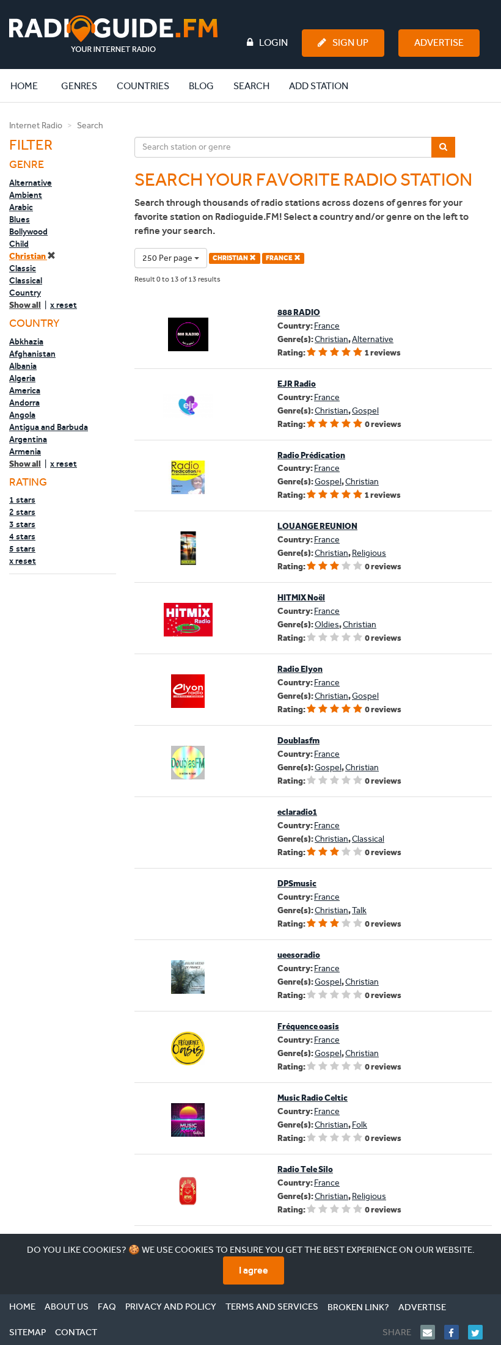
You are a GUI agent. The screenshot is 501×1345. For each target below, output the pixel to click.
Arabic (21, 207)
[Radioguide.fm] (113, 34)
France (327, 326)
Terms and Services (271, 1306)
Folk (359, 1125)
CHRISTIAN (231, 258)
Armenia (25, 451)
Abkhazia (26, 341)
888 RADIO (298, 312)
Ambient (25, 195)
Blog (201, 86)
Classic (22, 268)
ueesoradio (298, 955)
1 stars (22, 500)
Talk (359, 910)
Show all (25, 305)
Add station (318, 86)
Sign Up (350, 42)
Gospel (365, 411)
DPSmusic (296, 883)
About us (67, 1306)
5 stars (22, 548)
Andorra (24, 402)
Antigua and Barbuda (48, 427)
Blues (19, 219)
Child (19, 244)
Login (273, 42)
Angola (22, 415)
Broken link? (358, 1307)
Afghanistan (32, 354)
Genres (79, 86)
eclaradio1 (297, 812)
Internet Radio (35, 125)
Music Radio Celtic (312, 1098)
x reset (63, 305)
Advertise (439, 42)
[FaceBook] (456, 1332)
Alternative (30, 183)
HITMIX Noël (301, 597)
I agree (253, 1270)
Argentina (28, 439)
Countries (143, 86)
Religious (369, 553)
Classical (25, 280)
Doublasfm (298, 740)
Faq (107, 1306)
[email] (432, 1332)
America (24, 390)
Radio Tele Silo (305, 1169)
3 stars (22, 524)
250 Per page (168, 258)
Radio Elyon (300, 669)
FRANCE (280, 258)
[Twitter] (480, 1332)
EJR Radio (296, 384)
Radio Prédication (311, 455)
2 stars (22, 512)
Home (30, 85)
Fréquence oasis (308, 1026)
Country (25, 292)
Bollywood (28, 231)
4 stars (22, 536)
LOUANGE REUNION (317, 526)
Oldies (327, 624)
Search (251, 86)
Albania (23, 366)
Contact (76, 1332)
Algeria (22, 378)
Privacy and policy (170, 1306)
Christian (28, 256)
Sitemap (27, 1332)
